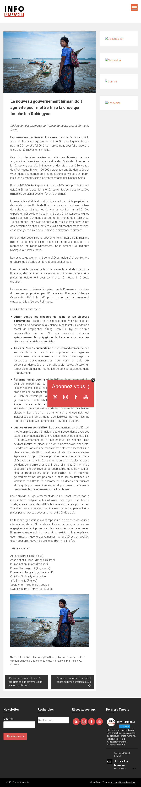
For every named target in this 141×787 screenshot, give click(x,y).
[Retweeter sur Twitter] (115, 753)
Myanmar (65, 660)
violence (14, 664)
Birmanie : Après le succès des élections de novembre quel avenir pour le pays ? (25, 682)
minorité (40, 660)
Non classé (20, 657)
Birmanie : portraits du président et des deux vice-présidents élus (74, 680)
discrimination (76, 657)
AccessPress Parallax (123, 782)
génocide (25, 660)
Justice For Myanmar (121, 763)
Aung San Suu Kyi (47, 657)
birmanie (63, 657)
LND (33, 660)
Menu (134, 7)
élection (14, 660)
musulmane (52, 660)
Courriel (8, 718)
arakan (33, 657)
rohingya (76, 660)
